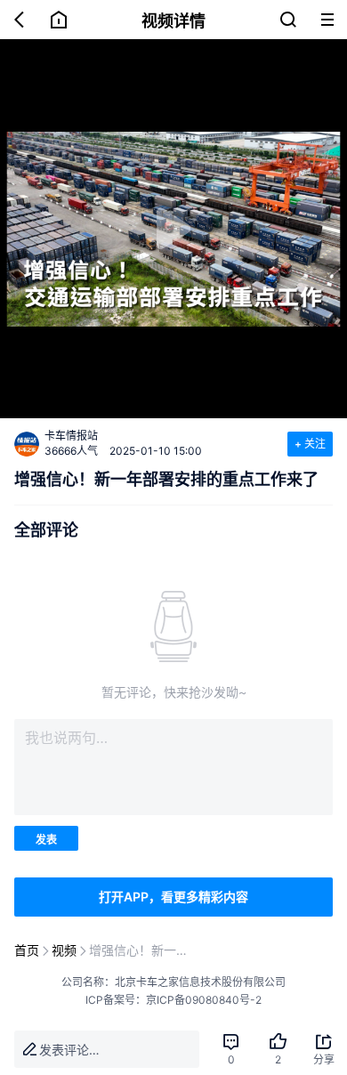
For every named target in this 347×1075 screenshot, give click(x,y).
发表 (46, 839)
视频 (64, 950)
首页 (26, 950)
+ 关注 (310, 443)
